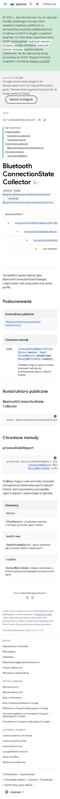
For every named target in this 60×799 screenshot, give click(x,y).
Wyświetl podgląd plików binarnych (21, 662)
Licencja (32, 779)
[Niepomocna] (44, 119)
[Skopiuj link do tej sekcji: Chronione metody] (41, 438)
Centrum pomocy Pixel (14, 740)
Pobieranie (8, 656)
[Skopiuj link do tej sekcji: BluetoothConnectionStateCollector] (20, 407)
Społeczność (27, 774)
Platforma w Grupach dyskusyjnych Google (25, 708)
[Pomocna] (39, 119)
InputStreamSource (32, 354)
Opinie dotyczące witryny (18, 785)
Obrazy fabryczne (12, 667)
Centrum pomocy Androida (17, 735)
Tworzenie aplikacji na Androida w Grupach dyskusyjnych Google (25, 715)
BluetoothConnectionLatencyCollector (28, 202)
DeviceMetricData (29, 358)
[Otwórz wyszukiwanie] (31, 4)
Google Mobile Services (15, 751)
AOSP (5, 113)
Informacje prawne (15, 779)
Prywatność (46, 779)
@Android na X (11, 686)
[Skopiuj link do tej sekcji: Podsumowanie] (35, 302)
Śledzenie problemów (14, 762)
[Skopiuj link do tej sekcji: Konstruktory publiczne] (51, 392)
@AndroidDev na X (13, 692)
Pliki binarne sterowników (16, 672)
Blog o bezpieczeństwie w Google (20, 702)
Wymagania (9, 651)
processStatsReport (31, 348)
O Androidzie (10, 774)
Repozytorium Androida (15, 646)
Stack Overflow (11, 756)
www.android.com (12, 746)
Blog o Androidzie (12, 697)
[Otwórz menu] (5, 4)
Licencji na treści (43, 614)
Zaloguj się (49, 3)
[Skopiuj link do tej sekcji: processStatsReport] (37, 448)
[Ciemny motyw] (55, 416)
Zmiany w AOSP (39, 61)
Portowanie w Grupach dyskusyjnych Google (26, 721)
